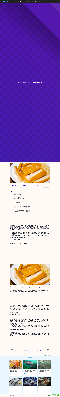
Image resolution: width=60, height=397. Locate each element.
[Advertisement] (30, 220)
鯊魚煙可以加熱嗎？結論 (17, 197)
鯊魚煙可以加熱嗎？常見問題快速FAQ (19, 198)
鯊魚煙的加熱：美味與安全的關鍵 (18, 194)
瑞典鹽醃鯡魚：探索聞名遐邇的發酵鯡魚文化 (19, 237)
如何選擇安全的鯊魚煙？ (18, 202)
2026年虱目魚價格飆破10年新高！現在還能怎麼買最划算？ (23, 210)
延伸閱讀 (15, 203)
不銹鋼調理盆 (36, 354)
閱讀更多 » (11, 373)
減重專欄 (15, 354)
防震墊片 (23, 354)
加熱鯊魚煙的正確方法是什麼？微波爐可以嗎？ (21, 201)
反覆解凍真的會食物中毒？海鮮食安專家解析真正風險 (22, 211)
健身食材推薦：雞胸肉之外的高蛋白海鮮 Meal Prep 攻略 (22, 206)
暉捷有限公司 (12, 395)
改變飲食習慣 (11, 354)
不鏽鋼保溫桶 (40, 354)
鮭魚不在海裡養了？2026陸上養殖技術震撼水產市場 (22, 207)
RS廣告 (49, 395)
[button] (27, 1)
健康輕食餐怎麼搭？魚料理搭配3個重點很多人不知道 (22, 205)
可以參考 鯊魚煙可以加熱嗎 (14, 312)
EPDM (26, 354)
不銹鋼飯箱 (43, 354)
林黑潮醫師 (18, 354)
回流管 (28, 354)
